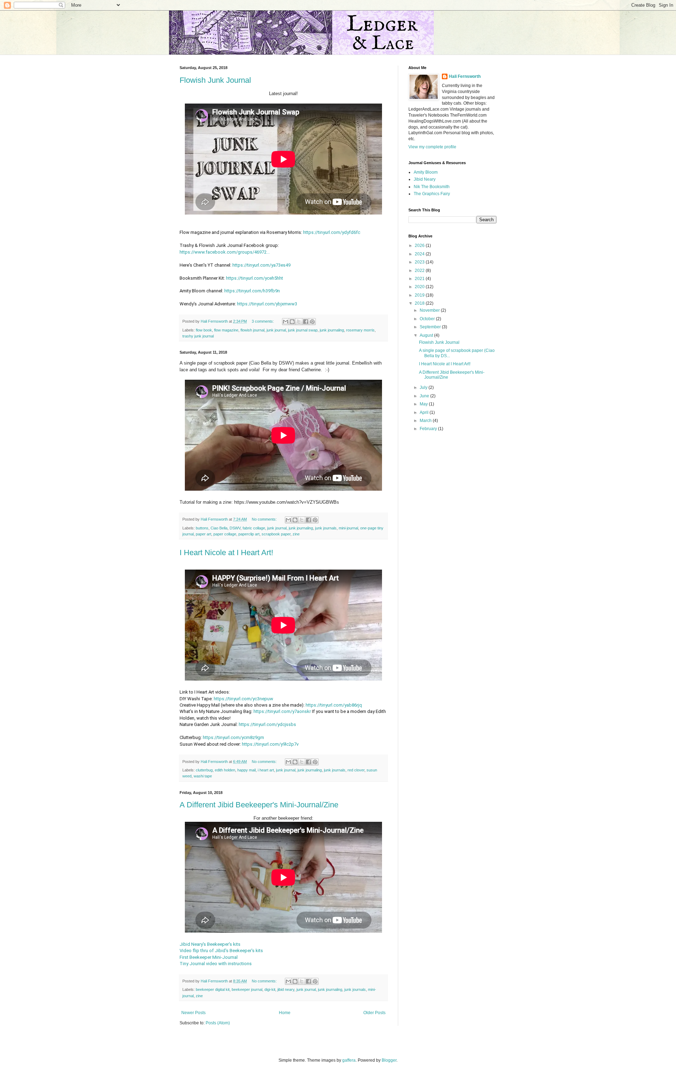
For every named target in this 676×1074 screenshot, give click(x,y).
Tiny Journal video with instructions (216, 963)
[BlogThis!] (292, 321)
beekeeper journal (247, 989)
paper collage (224, 534)
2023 (420, 262)
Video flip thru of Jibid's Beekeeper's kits (221, 950)
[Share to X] (298, 321)
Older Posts (374, 1012)
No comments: (265, 519)
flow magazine (226, 330)
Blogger (389, 1060)
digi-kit (269, 989)
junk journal (276, 330)
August (427, 335)
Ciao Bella (219, 528)
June (425, 395)
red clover (356, 770)
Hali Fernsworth (465, 76)
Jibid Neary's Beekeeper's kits (210, 944)
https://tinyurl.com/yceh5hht (254, 278)
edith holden (225, 770)
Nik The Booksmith (432, 186)
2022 (420, 270)
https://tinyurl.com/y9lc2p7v (270, 744)
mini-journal (348, 528)
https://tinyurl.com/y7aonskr (282, 711)
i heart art (266, 770)
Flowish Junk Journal (215, 80)
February (429, 428)
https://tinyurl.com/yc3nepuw (243, 698)
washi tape (203, 776)
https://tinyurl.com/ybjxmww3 (267, 303)
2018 (420, 303)
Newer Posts (193, 1012)
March (426, 420)
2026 (420, 245)
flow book (204, 330)
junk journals (326, 528)
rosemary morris (360, 330)
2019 (420, 295)
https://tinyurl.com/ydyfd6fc (331, 232)
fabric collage (254, 528)
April (425, 412)
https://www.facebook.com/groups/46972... (225, 252)
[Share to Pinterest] (312, 321)
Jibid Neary (425, 179)
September (431, 326)
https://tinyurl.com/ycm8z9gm (233, 737)
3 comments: (263, 321)
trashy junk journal (198, 336)
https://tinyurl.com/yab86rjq (334, 705)
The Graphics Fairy (432, 193)
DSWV (235, 528)
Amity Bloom (426, 172)
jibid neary (285, 989)
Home (284, 1012)
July (424, 387)
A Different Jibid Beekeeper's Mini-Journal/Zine (259, 804)
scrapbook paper (276, 534)
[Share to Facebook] (305, 321)
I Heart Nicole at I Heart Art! (226, 552)
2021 (420, 278)
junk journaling (332, 330)
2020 (420, 286)
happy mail (246, 770)
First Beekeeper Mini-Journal (209, 957)
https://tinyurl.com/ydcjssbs (267, 724)
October (428, 318)
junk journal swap (303, 330)
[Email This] (285, 321)
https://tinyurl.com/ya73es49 (261, 265)
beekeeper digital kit (213, 989)
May (424, 404)
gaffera (349, 1060)
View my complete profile (432, 146)
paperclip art (248, 534)
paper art (203, 534)
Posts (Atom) (218, 1022)
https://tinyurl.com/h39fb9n (252, 290)
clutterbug (204, 770)
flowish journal (252, 330)
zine (296, 534)
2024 (420, 254)
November (430, 310)
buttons (202, 528)
